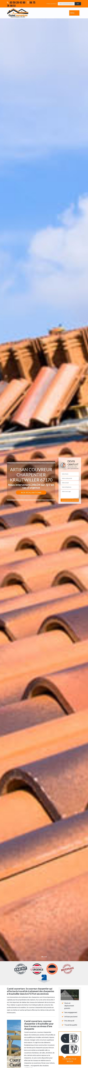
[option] (44, 534)
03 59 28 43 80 (17, 2)
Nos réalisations (31, 492)
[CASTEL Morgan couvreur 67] (17, 12)
